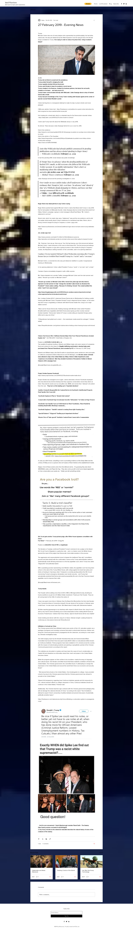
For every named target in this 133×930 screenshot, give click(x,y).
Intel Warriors (11, 2)
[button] (88, 4)
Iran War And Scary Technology (88, 871)
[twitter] (124, 4)
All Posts (33, 10)
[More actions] (94, 20)
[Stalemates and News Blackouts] (41, 861)
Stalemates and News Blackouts (38, 871)
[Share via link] (50, 839)
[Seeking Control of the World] (66, 861)
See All (101, 852)
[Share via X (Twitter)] (42, 839)
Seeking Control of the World (66, 870)
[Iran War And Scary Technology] (91, 861)
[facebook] (121, 4)
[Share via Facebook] (38, 839)
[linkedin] (126, 4)
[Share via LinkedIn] (46, 839)
